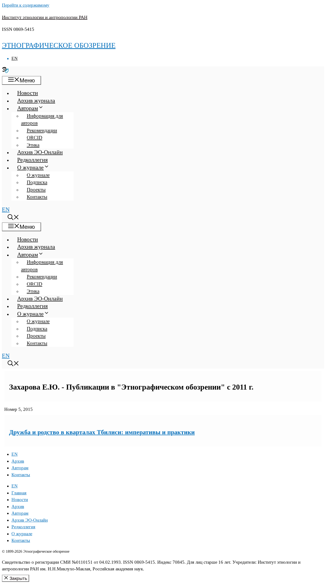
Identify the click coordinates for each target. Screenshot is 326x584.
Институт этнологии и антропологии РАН (44, 17)
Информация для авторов (42, 119)
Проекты (36, 190)
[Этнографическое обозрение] (5, 72)
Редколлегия (32, 160)
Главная (18, 492)
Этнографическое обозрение (59, 45)
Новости (27, 93)
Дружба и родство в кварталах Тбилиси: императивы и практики (102, 432)
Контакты (37, 197)
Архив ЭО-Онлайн (40, 152)
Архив (17, 461)
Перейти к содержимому (25, 5)
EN (14, 58)
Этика (33, 145)
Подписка (37, 182)
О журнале (30, 167)
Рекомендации (42, 130)
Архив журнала (36, 100)
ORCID (34, 137)
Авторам (27, 108)
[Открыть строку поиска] (13, 218)
